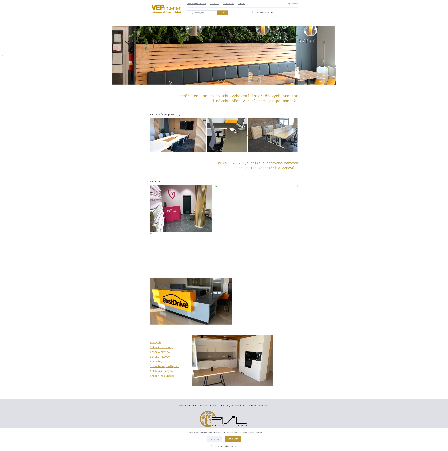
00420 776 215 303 (264, 13)
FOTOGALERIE (228, 4)
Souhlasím (233, 439)
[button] (2, 55)
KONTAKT (241, 4)
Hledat (223, 13)
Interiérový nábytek (164, 366)
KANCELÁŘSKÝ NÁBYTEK (196, 4)
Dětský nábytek (160, 356)
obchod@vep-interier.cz (232, 405)
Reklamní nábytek (162, 371)
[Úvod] (166, 8)
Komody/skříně (160, 352)
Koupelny (156, 361)
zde (235, 446)
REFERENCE (214, 4)
